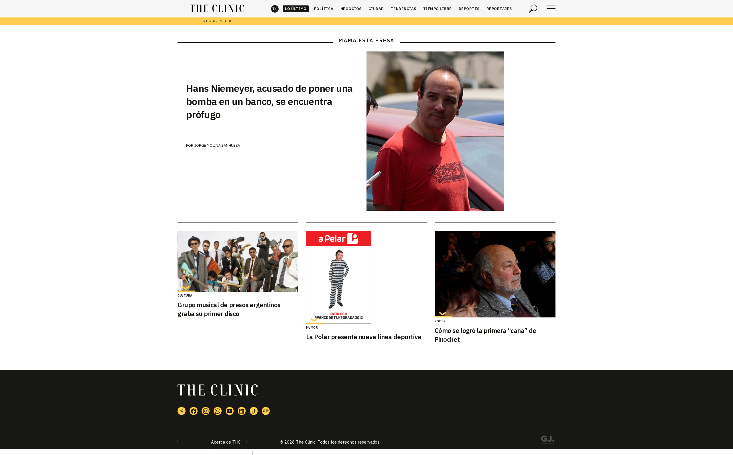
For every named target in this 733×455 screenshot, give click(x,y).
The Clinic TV (230, 411)
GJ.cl (547, 441)
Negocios (351, 8)
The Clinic (275, 8)
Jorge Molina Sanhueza (217, 145)
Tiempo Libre (437, 8)
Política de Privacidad (226, 450)
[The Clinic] (217, 9)
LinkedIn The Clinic (242, 411)
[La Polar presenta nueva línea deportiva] (366, 277)
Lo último (296, 8)
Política (324, 8)
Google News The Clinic (266, 411)
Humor (312, 327)
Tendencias (403, 8)
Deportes (469, 8)
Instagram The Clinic (206, 411)
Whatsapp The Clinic (218, 411)
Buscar (533, 9)
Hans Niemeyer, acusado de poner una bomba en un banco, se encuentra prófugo (269, 101)
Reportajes (499, 8)
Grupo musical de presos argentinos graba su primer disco (229, 309)
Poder (440, 321)
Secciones (551, 8)
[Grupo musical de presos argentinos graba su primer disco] (238, 261)
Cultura (185, 295)
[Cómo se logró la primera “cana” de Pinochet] (495, 274)
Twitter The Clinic (182, 411)
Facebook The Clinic (194, 411)
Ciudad (376, 8)
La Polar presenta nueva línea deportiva (363, 337)
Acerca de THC (226, 442)
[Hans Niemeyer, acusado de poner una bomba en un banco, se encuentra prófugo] (460, 131)
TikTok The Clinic (254, 411)
